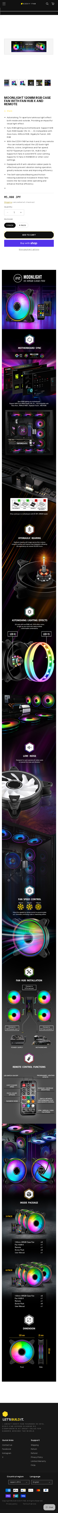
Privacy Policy (37, 1457)
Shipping (8, 202)
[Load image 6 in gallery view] (47, 82)
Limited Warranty (38, 1461)
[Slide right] (5, 90)
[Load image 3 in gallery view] (22, 82)
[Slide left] (5, 76)
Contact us (7, 1445)
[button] (4, 3)
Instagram (6, 1453)
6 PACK (22, 225)
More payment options (29, 249)
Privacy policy (11, 1504)
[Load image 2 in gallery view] (14, 82)
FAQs (33, 1465)
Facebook (6, 1449)
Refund (34, 1453)
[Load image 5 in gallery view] (39, 82)
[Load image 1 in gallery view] (5, 82)
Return (34, 1449)
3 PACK (9, 225)
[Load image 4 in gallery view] (31, 82)
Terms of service (29, 1504)
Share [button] (9, 111)
